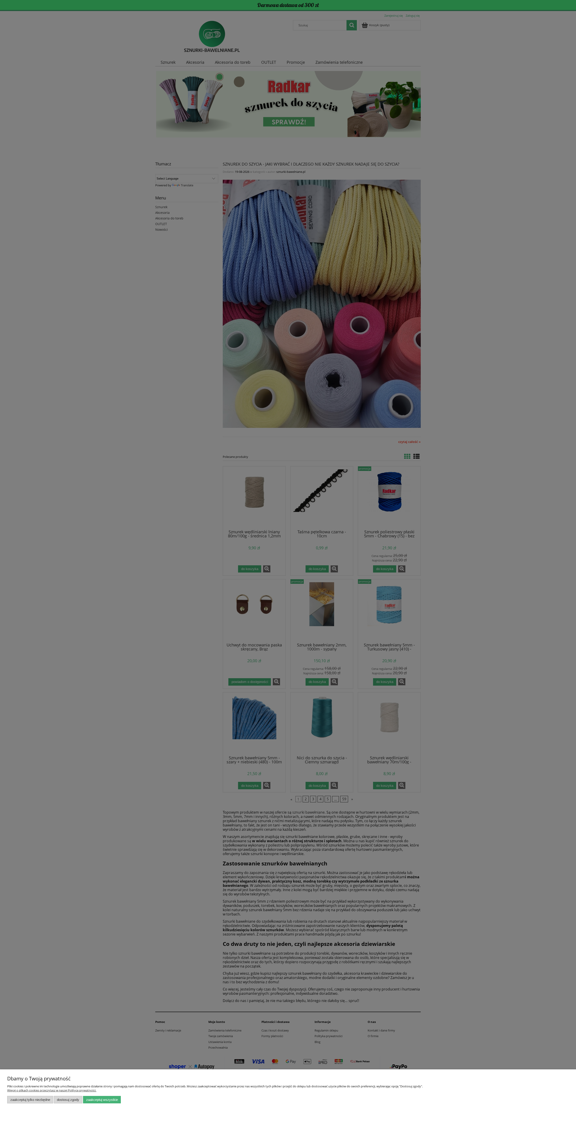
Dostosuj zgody (68, 1100)
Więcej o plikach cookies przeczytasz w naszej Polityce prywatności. (51, 1090)
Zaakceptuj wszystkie (102, 1100)
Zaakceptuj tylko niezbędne (30, 1100)
